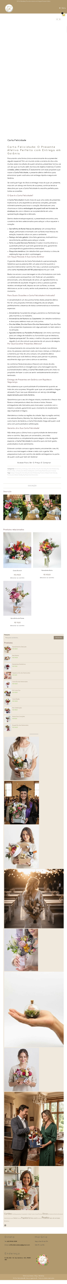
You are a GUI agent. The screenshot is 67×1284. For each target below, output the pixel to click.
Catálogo (24, 531)
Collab (29, 1277)
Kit (24, 538)
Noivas (19, 1281)
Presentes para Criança (49, 533)
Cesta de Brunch (33, 531)
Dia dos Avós (42, 531)
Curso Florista (38, 1277)
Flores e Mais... (11, 533)
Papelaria (25, 1281)
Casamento (24, 1277)
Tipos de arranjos (54, 1281)
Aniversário (18, 531)
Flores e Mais (44, 536)
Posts (45, 1280)
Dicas (45, 1277)
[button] (4, 22)
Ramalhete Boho (47, 633)
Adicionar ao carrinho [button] (17, 641)
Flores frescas (53, 536)
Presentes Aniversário (31, 538)
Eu (48, 1277)
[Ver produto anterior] (57, 19)
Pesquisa (7, 697)
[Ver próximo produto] (60, 19)
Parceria (39, 1281)
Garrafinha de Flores (17, 681)
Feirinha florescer (58, 1277)
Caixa (12, 536)
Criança (16, 536)
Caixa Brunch (17, 633)
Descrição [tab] (32, 549)
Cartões (8, 1277)
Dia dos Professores (53, 531)
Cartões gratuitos (16, 1277)
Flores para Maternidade (24, 533)
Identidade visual (8, 1281)
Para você (33, 1281)
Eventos (52, 1277)
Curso (33, 1277)
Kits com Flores (36, 533)
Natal (15, 1281)
